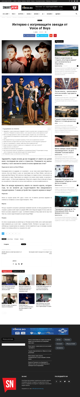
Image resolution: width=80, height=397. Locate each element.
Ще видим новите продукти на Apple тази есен (40, 252)
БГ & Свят (5, 14)
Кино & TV (21, 303)
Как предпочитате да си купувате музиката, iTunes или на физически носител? (24, 139)
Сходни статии (7, 271)
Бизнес (36, 14)
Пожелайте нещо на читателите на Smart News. (16, 153)
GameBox (57, 206)
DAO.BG (28, 1)
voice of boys (10, 239)
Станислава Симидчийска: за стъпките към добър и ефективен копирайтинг (43, 288)
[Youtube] (77, 1)
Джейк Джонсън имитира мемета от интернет (12, 252)
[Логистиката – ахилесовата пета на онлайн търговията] (66, 83)
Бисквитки (60, 348)
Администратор (58, 65)
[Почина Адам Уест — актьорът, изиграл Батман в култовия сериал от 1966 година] (26, 298)
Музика (21, 239)
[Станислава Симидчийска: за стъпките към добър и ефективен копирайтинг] (44, 279)
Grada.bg (23, 1)
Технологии (57, 55)
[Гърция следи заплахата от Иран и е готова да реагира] (66, 111)
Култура (20, 14)
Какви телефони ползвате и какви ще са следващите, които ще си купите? (23, 145)
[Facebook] (69, 1)
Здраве (57, 14)
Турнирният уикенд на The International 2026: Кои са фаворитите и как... (65, 211)
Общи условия (70, 344)
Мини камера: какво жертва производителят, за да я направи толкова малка (66, 150)
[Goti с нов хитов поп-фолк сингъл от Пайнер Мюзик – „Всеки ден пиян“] (9, 279)
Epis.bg (19, 1)
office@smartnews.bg (37, 388)
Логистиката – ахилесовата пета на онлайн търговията (66, 92)
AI (42, 14)
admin (36, 32)
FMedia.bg (48, 1)
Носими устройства (59, 146)
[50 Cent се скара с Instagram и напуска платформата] (9, 298)
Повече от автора (18, 271)
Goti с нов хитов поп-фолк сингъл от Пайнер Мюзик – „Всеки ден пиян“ (8, 288)
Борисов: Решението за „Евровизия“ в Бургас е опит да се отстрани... (66, 181)
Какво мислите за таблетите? (11, 146)
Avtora (15, 1)
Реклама (67, 339)
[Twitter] (74, 1)
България (57, 116)
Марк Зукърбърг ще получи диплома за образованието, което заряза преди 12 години (43, 305)
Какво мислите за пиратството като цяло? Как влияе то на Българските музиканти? (25, 141)
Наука (29, 14)
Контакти (59, 344)
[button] (76, 14)
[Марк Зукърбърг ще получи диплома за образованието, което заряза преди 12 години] (44, 297)
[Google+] (72, 1)
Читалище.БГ (54, 1)
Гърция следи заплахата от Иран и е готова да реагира (65, 120)
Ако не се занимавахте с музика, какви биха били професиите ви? (21, 143)
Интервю (16, 239)
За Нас (59, 339)
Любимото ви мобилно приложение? (13, 148)
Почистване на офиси (40, 1)
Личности (9, 17)
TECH (13, 14)
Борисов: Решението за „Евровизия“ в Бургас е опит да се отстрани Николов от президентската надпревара (39, 364)
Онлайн (49, 14)
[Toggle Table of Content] (48, 129)
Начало (3, 17)
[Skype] (19, 264)
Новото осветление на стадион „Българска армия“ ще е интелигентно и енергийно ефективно (39, 341)
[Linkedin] (16, 264)
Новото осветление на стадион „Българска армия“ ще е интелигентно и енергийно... (65, 61)
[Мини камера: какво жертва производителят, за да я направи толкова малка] (66, 141)
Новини (33, 1)
